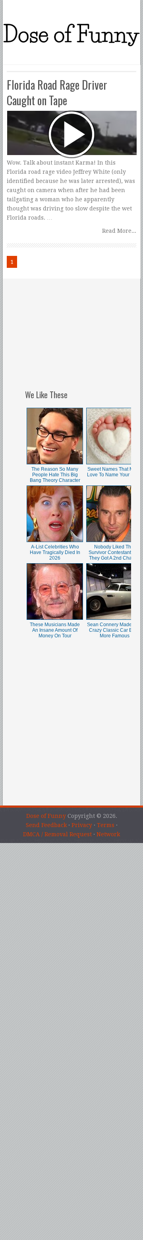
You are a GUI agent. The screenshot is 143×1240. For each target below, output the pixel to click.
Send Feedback (46, 825)
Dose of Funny (46, 816)
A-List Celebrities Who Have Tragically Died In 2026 (55, 552)
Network (108, 834)
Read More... (119, 231)
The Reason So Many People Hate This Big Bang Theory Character (55, 474)
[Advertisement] (78, 328)
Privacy (82, 825)
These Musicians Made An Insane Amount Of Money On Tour (55, 630)
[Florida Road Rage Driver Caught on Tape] (71, 117)
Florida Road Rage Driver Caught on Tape (57, 92)
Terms (105, 825)
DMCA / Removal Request (57, 834)
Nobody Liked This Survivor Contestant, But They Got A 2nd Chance (115, 552)
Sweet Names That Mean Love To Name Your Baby (114, 472)
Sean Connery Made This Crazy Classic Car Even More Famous (114, 630)
